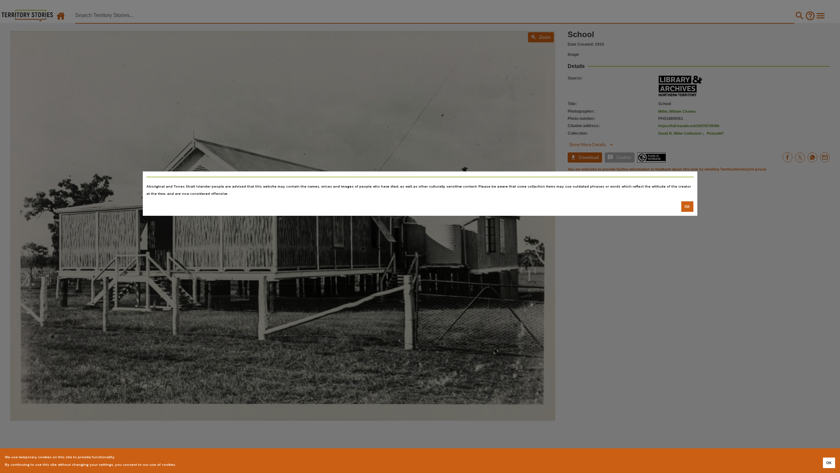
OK (687, 207)
